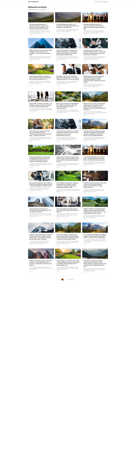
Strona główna (105, 1)
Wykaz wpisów (98, 1)
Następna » (72, 279)
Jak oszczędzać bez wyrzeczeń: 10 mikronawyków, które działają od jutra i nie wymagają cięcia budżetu (40, 210)
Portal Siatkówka (33, 1)
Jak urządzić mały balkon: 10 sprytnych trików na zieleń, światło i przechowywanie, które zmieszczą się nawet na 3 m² (40, 78)
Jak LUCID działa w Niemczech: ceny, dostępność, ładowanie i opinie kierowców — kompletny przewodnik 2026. (68, 26)
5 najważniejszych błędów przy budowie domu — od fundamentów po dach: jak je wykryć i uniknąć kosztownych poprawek (94, 158)
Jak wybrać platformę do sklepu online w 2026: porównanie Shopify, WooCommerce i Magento (67, 210)
